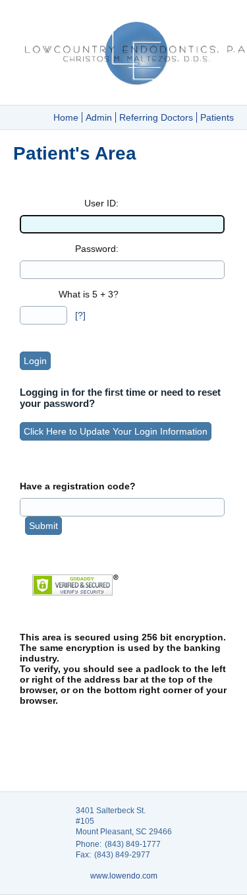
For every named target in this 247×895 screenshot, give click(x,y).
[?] (80, 315)
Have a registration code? (78, 486)
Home (65, 117)
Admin (99, 117)
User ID (100, 203)
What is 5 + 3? (89, 294)
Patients (217, 117)
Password (95, 248)
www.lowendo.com (123, 875)
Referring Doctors (156, 117)
